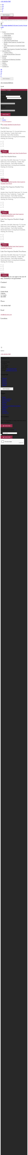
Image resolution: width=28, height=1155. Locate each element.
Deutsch (4, 378)
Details (5, 151)
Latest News (7, 35)
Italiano (4, 385)
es (3, 8)
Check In (3, 96)
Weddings (5, 61)
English (4, 380)
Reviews (4, 56)
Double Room (8, 39)
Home (4, 32)
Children (3, 107)
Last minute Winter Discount (12, 54)
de (3, 4)
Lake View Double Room (11, 40)
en (3, 6)
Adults (2, 100)
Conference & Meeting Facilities (11, 59)
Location (4, 65)
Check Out (4, 98)
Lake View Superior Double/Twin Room (15, 49)
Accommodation (7, 37)
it (2, 11)
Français (4, 383)
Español (4, 382)
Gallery (4, 63)
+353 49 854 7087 (6, 1)
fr (2, 10)
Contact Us (5, 66)
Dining (4, 58)
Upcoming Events (9, 33)
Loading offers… (8, 52)
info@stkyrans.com (6, 314)
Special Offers (6, 51)
